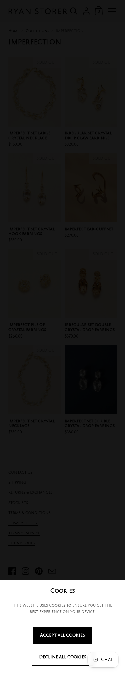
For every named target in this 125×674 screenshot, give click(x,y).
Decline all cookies (62, 657)
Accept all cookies (62, 635)
